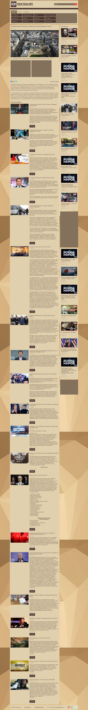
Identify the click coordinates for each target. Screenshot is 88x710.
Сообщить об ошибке (54, 81)
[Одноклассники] (13, 81)
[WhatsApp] (16, 81)
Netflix (25, 18)
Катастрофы (15, 18)
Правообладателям (39, 707)
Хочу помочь (27, 707)
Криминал (14, 21)
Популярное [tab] (26, 11)
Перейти (32, 126)
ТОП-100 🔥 (15, 15)
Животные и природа (50, 15)
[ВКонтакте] (11, 81)
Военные (37, 18)
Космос (37, 21)
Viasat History (49, 21)
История (48, 18)
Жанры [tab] (19, 11)
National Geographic (28, 15)
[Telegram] (14, 81)
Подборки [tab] (14, 11)
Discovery (26, 21)
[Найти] (76, 4)
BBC (36, 15)
